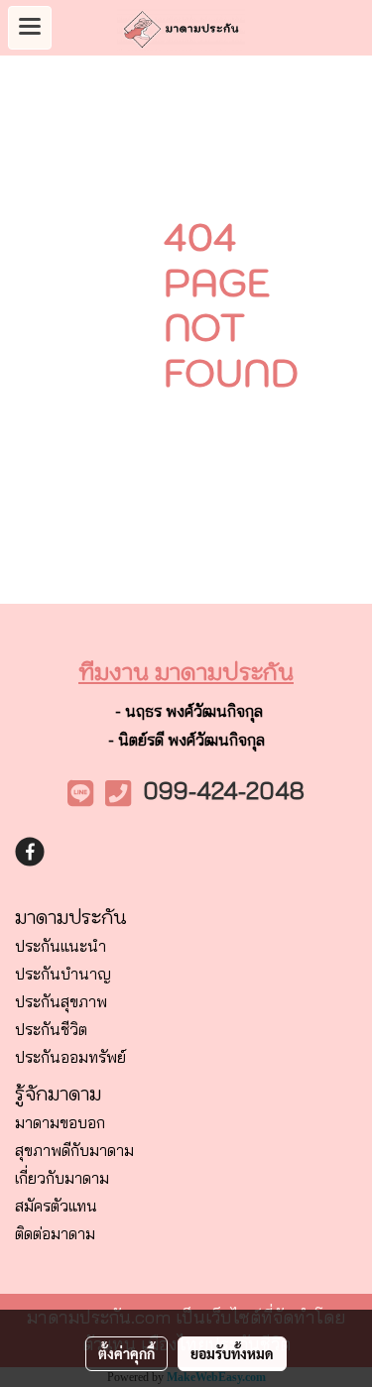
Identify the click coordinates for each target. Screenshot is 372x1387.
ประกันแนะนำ (60, 946)
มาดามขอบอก (60, 1122)
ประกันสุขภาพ (61, 1001)
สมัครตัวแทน (56, 1205)
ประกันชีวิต (51, 1029)
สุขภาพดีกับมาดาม (74, 1150)
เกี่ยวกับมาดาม (62, 1178)
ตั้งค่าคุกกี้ (126, 1353)
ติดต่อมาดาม (55, 1233)
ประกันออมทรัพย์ (70, 1057)
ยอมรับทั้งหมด (232, 1353)
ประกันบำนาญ (63, 973)
